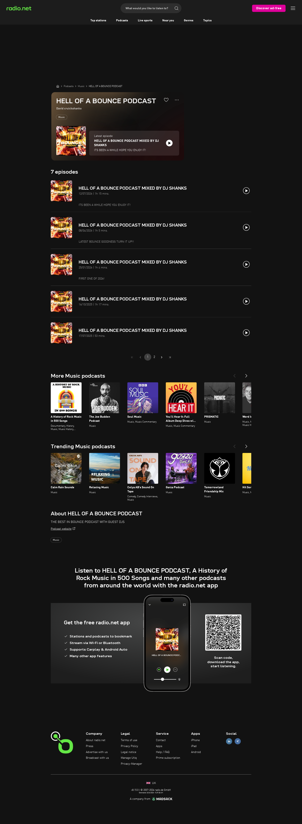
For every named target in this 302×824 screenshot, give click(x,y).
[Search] (176, 8)
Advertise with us (97, 752)
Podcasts (122, 20)
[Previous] (234, 374)
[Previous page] (140, 357)
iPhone (195, 740)
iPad (194, 746)
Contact (161, 740)
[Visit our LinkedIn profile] (229, 741)
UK (153, 783)
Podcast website (61, 528)
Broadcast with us (97, 757)
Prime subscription (168, 757)
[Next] (246, 374)
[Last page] (170, 357)
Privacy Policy (129, 746)
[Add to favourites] (166, 99)
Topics (207, 20)
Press (89, 746)
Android (196, 752)
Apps (159, 746)
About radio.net (95, 740)
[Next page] (161, 357)
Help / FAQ (162, 752)
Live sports (145, 20)
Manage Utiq (129, 757)
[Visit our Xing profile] (237, 741)
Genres (188, 20)
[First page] (132, 357)
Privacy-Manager (131, 763)
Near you (168, 20)
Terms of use (129, 740)
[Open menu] (292, 8)
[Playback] (169, 143)
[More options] (176, 99)
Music (61, 117)
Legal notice (128, 752)
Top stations (98, 20)
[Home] (57, 86)
